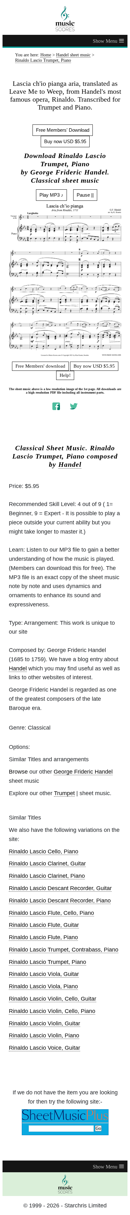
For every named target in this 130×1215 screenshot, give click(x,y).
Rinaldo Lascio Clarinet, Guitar (47, 863)
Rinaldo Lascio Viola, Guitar (44, 974)
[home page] (65, 19)
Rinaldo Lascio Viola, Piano (43, 986)
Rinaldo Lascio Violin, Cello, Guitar (52, 999)
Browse (18, 772)
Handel (69, 464)
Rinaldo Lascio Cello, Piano (43, 851)
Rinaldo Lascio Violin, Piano (44, 1035)
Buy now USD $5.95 (65, 141)
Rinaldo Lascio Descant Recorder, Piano (60, 900)
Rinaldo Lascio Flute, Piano (43, 937)
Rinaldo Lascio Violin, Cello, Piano (52, 1011)
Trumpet (64, 793)
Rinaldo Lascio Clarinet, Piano (47, 876)
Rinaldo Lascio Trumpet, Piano (47, 962)
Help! (65, 375)
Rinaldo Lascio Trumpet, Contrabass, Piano (63, 949)
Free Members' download (40, 366)
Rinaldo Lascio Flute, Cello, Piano (51, 913)
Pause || (85, 195)
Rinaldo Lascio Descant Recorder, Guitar (60, 888)
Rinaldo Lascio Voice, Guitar (44, 1048)
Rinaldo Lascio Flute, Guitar (44, 925)
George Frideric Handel (83, 772)
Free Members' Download (62, 130)
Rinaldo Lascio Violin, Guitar (44, 1023)
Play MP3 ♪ (51, 195)
